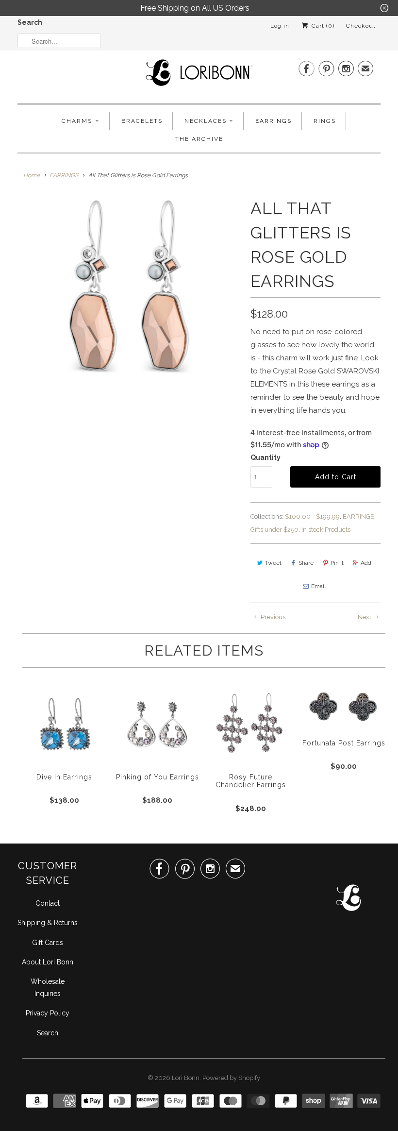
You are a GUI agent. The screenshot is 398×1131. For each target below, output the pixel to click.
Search (29, 22)
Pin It (337, 562)
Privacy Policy (47, 1013)
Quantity (265, 457)
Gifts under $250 (274, 529)
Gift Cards (47, 942)
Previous (272, 617)
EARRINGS (358, 516)
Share (306, 562)
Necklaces (205, 121)
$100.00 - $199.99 (312, 516)
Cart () (322, 25)
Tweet (273, 562)
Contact (47, 903)
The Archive (199, 138)
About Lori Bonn (47, 962)
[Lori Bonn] (199, 76)
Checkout (361, 25)
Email (318, 586)
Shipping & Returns (47, 923)
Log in (279, 25)
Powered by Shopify (231, 1077)
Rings (325, 121)
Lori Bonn (185, 1077)
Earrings (273, 121)
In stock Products (325, 529)
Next (365, 617)
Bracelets (142, 121)
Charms (77, 121)
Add (366, 562)
